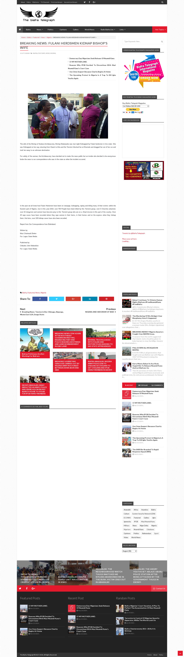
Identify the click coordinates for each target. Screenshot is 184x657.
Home (23, 37)
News (43, 37)
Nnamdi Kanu (138, 529)
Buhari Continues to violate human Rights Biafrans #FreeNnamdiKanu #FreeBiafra (147, 302)
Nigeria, (53, 53)
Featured (36, 37)
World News (89, 29)
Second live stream (70, 2)
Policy (29, 2)
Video (126, 537)
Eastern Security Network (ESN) (143, 514)
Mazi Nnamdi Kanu (148, 522)
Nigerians (127, 529)
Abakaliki (127, 510)
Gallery (75, 29)
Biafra (29, 37)
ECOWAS (127, 518)
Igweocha (127, 522)
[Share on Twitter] (56, 299)
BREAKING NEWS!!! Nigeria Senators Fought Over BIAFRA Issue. (147, 333)
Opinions (63, 29)
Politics (50, 29)
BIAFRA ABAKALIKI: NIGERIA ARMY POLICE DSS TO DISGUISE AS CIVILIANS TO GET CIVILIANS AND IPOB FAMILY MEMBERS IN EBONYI (100, 365)
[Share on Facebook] (39, 299)
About (23, 2)
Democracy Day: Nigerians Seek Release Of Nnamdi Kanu (91, 58)
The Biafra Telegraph (27, 655)
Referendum (146, 533)
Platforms (35, 2)
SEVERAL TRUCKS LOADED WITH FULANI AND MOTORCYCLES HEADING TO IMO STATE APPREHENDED (100, 343)
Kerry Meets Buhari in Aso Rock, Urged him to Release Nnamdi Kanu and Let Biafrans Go (147, 366)
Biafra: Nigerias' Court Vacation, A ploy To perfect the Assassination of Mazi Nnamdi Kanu (142, 608)
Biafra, (35, 53)
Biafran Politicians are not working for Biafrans (33, 355)
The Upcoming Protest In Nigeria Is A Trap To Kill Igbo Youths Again (147, 439)
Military (126, 526)
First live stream (56, 2)
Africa (136, 510)
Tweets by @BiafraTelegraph (133, 233)
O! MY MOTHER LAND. (78, 62)
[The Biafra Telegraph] (43, 15)
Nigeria (49, 37)
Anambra (144, 510)
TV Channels (45, 2)
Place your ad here (129, 239)
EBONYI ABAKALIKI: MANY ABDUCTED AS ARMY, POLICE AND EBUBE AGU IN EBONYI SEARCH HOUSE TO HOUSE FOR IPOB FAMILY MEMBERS (34, 389)
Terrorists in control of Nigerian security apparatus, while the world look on (142, 619)
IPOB (136, 522)
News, (48, 53)
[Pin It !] (106, 299)
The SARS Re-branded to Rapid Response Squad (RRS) (145, 450)
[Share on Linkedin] (89, 299)
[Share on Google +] (73, 299)
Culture (126, 514)
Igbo (154, 518)
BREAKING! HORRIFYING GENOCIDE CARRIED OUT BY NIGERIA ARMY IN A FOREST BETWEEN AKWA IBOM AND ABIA (67, 365)
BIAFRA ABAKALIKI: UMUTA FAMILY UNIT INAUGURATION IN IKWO (35, 579)
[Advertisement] (118, 12)
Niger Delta (144, 526)
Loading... (125, 241)
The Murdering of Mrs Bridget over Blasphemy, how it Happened (147, 317)
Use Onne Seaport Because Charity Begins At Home (90, 72)
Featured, (42, 53)
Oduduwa (150, 529)
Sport (156, 533)
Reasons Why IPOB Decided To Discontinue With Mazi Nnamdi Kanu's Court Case (145, 416)
